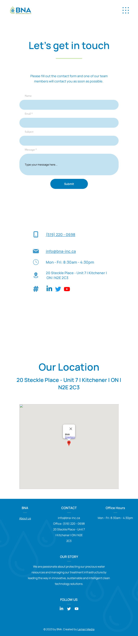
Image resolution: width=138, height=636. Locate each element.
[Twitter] (58, 289)
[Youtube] (66, 289)
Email (28, 113)
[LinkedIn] (61, 609)
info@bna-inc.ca (61, 251)
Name (28, 95)
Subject (29, 131)
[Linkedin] (49, 289)
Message (30, 149)
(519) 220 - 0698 (60, 234)
